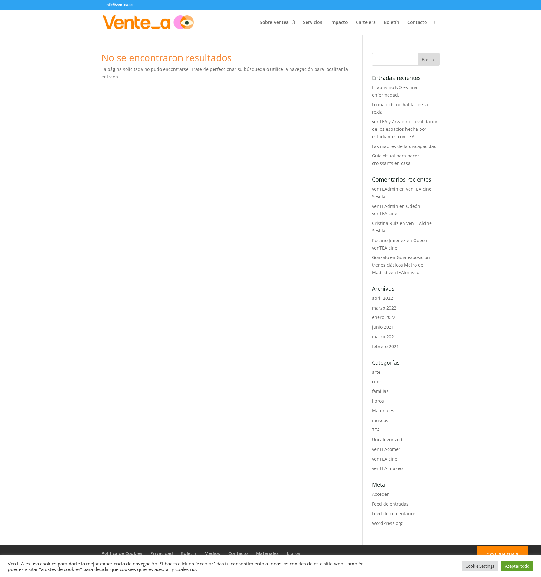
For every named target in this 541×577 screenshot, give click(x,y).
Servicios (312, 22)
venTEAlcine (384, 459)
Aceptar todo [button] (517, 566)
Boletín (391, 22)
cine (376, 381)
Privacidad (161, 553)
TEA (376, 430)
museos (380, 420)
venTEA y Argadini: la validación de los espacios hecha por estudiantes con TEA (405, 129)
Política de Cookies (121, 553)
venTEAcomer (386, 449)
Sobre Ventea (274, 22)
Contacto (417, 22)
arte (376, 372)
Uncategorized (387, 439)
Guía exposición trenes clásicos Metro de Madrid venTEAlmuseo (401, 264)
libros (378, 401)
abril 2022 (382, 298)
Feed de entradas (390, 504)
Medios (212, 553)
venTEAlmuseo (387, 468)
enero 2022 (383, 317)
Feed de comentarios (394, 513)
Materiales (383, 411)
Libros (293, 553)
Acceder (380, 494)
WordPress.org (387, 523)
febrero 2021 (385, 346)
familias (380, 391)
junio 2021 (383, 327)
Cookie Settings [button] (480, 566)
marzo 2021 (384, 337)
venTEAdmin (385, 189)
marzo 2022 (384, 308)
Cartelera (366, 22)
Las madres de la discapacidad (404, 146)
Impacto (339, 22)
